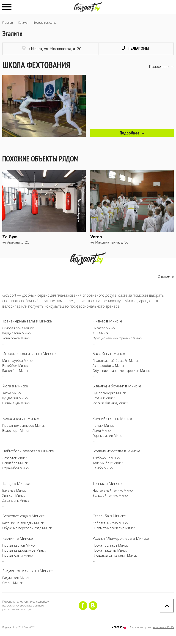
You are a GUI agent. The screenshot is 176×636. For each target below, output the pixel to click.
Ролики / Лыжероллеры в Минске (121, 538)
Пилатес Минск (104, 328)
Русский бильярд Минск (110, 403)
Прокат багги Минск (17, 555)
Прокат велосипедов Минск (23, 425)
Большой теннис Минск (110, 495)
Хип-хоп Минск (13, 495)
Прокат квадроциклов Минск (24, 550)
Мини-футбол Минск (17, 360)
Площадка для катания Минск (115, 555)
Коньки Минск (103, 425)
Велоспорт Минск (15, 430)
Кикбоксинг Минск (106, 458)
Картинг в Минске (17, 538)
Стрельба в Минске (109, 515)
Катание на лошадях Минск (23, 523)
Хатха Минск (11, 393)
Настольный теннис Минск (113, 490)
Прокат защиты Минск (110, 550)
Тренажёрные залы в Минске (27, 321)
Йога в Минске (15, 386)
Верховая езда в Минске (23, 515)
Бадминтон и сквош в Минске (27, 570)
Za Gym (9, 237)
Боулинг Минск (104, 398)
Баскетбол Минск (15, 370)
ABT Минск (100, 333)
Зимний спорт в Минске (113, 418)
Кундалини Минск (15, 398)
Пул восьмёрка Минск (109, 393)
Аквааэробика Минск (108, 365)
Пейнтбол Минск (15, 463)
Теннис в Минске (107, 483)
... (3, 343)
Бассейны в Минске (109, 353)
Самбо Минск (103, 468)
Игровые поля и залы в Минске (29, 353)
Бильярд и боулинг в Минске (117, 386)
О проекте (166, 276)
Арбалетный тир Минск (110, 523)
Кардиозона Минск (16, 333)
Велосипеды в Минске (21, 418)
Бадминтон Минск (15, 578)
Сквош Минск (12, 583)
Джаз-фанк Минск (15, 500)
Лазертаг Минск (14, 458)
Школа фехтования (36, 64)
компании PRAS (163, 627)
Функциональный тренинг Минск (117, 338)
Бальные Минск (14, 490)
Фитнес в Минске (107, 321)
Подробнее (159, 66)
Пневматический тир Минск (114, 528)
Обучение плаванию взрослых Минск (121, 370)
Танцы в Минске (16, 483)
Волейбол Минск (15, 365)
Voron (96, 237)
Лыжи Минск (102, 430)
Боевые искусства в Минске (116, 451)
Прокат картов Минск (18, 545)
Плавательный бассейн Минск (115, 360)
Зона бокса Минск (16, 338)
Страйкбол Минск (15, 468)
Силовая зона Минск (18, 328)
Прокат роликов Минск (110, 545)
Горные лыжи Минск (108, 435)
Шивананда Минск (16, 403)
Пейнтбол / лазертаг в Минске (28, 451)
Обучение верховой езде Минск (27, 528)
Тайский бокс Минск (108, 463)
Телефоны (138, 48)
